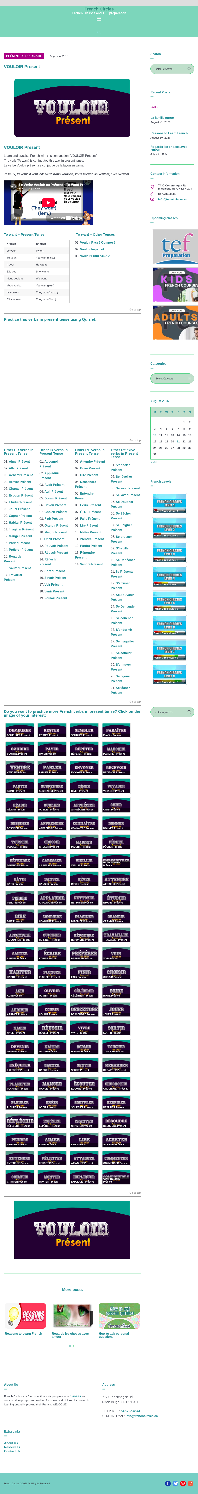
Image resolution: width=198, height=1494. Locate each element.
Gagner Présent (20, 515)
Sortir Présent (54, 571)
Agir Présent (53, 491)
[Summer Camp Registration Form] (119, 1316)
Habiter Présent (20, 522)
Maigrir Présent (55, 532)
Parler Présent (19, 543)
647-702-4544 (130, 1411)
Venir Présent (54, 591)
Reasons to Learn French (169, 133)
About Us (11, 1443)
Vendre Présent (91, 564)
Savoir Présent (55, 577)
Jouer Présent (19, 509)
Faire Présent (90, 518)
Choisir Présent (55, 512)
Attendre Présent (92, 461)
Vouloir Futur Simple (95, 256)
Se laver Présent (128, 495)
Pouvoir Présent (56, 545)
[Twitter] (175, 1483)
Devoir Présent (55, 505)
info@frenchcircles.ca (172, 199)
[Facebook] (168, 1483)
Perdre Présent (91, 545)
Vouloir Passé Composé (97, 242)
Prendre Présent (92, 539)
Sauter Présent (20, 568)
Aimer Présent (19, 461)
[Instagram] (190, 1483)
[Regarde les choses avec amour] (25, 1316)
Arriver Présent (20, 482)
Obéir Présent (54, 539)
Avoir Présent (54, 484)
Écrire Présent (90, 505)
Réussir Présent (56, 552)
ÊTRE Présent (90, 512)
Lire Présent (89, 525)
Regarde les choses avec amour (23, 1335)
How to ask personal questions (67, 1335)
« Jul (153, 462)
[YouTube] (183, 1483)
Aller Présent (18, 468)
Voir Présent (53, 584)
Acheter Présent (21, 475)
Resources (12, 1447)
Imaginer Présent (21, 529)
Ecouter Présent (21, 495)
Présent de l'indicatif (24, 56)
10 (154, 435)
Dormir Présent (55, 498)
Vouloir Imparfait (92, 249)
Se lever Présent (128, 488)
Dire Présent (89, 475)
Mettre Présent (90, 532)
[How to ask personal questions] (72, 1316)
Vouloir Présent (55, 598)
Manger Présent (20, 536)
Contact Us (12, 1451)
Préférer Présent (21, 549)
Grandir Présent (56, 525)
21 (178, 441)
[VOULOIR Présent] (72, 107)
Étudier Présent (20, 502)
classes (75, 1396)
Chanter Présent (21, 488)
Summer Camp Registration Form (119, 1335)
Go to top (135, 309)
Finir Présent (53, 518)
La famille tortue (162, 117)
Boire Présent (90, 468)
